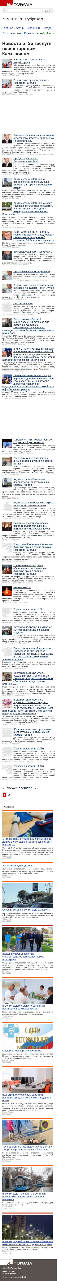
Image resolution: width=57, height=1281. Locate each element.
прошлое (25, 788)
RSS (24, 1277)
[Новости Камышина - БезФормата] (16, 3)
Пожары (29, 33)
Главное (7, 28)
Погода (47, 28)
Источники (33, 28)
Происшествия (11, 33)
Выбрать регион (9, 1274)
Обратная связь (8, 1272)
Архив (20, 28)
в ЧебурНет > (45, 33)
